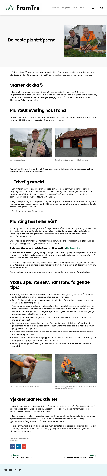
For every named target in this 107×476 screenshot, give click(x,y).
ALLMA (75, 8)
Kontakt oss (55, 8)
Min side (82, 8)
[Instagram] (15, 469)
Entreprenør (66, 8)
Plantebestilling (73, 248)
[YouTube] (10, 469)
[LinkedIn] (19, 469)
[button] (12, 446)
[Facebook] (5, 469)
